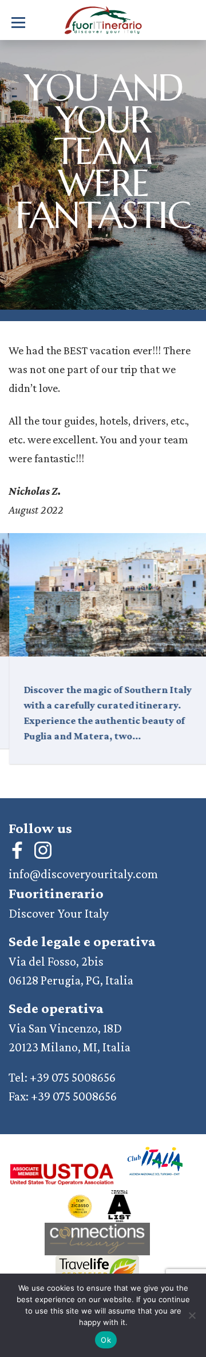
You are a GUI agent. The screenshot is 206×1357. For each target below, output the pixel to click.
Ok (106, 1339)
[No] (191, 1315)
